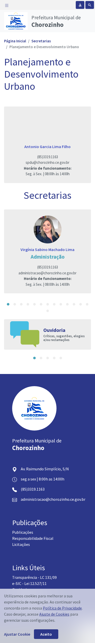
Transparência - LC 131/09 (34, 577)
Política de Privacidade (62, 608)
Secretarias (41, 41)
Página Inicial (15, 41)
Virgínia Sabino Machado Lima (47, 249)
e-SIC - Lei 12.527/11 (29, 583)
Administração (48, 256)
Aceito (46, 634)
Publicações (22, 532)
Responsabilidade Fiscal (32, 538)
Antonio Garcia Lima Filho (47, 146)
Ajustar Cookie (17, 634)
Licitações (21, 544)
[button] (8, 304)
